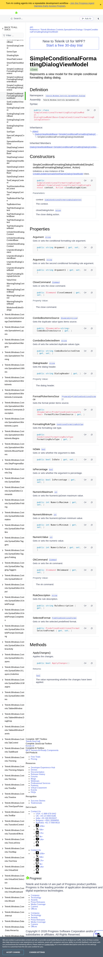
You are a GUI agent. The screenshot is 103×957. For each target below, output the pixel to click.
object (35, 131)
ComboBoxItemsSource (46, 318)
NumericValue (40, 537)
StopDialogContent (15, 147)
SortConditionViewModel (15, 103)
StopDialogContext (15, 157)
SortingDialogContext (15, 121)
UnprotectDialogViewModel (15, 269)
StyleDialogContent (15, 167)
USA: (46, 814)
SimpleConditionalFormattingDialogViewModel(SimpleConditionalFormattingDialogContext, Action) (63, 166)
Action (58, 210)
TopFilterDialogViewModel (15, 227)
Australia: (48, 823)
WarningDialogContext (15, 297)
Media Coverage (38, 904)
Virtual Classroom (39, 788)
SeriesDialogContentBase (15, 41)
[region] (51, 947)
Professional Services (40, 783)
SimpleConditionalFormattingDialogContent (15, 71)
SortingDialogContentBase (15, 115)
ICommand (56, 282)
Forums (34, 776)
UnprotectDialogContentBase (15, 257)
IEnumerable (66, 318)
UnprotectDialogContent (15, 251)
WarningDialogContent (15, 285)
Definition (39, 89)
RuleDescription (41, 595)
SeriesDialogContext (15, 47)
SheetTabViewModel (15, 64)
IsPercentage (40, 469)
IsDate (36, 449)
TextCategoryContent (15, 181)
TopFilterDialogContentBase (15, 215)
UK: (46, 816)
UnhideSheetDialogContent (15, 233)
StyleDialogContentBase (15, 172)
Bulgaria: (47, 820)
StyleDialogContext (15, 177)
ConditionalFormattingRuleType (70, 424)
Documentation (37, 772)
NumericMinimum (42, 514)
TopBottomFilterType (15, 199)
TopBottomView (14, 204)
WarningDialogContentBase (15, 291)
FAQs (33, 792)
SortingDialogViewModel (15, 127)
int (56, 492)
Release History (38, 774)
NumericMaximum (43, 492)
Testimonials (36, 803)
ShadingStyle (13, 55)
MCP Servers (32, 750)
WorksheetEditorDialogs (15, 308)
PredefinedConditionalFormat (64, 618)
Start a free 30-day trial (64, 45)
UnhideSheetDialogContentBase (15, 239)
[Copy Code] (94, 110)
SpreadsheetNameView (15, 142)
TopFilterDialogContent (15, 209)
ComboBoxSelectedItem (46, 340)
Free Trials (35, 757)
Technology (36, 898)
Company (35, 895)
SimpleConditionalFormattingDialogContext (15, 87)
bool (43, 449)
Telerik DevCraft (33, 741)
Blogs (33, 779)
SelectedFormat (41, 617)
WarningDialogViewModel (15, 303)
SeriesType (12, 52)
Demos (34, 770)
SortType (11, 132)
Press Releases (38, 902)
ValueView (11, 280)
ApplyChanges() (42, 652)
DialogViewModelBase (46, 134)
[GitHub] (37, 843)
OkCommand (40, 559)
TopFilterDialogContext (15, 221)
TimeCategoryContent (15, 193)
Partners (34, 785)
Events (34, 790)
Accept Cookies (13, 952)
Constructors (42, 156)
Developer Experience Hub (43, 767)
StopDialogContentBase (15, 152)
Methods (38, 644)
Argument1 (39, 259)
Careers (34, 907)
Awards (34, 900)
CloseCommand (42, 282)
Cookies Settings (37, 952)
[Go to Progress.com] (34, 879)
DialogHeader (40, 363)
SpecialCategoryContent (15, 136)
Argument (38, 237)
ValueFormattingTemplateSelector (15, 275)
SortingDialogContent (15, 109)
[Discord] (37, 846)
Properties (40, 228)
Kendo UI (30, 746)
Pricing (34, 759)
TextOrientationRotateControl (15, 187)
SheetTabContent (14, 59)
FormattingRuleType (44, 424)
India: (46, 818)
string (48, 237)
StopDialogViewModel (15, 162)
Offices (34, 909)
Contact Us (36, 811)
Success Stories (38, 801)
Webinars (35, 781)
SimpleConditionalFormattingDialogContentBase (15, 79)
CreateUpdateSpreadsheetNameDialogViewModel (58, 174)
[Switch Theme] (98, 19)
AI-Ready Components (48, 750)
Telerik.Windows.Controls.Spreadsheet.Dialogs (62, 30)
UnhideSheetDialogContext (15, 245)
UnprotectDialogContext (15, 263)
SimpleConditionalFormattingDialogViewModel (15, 96)
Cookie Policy (49, 944)
